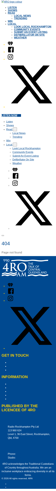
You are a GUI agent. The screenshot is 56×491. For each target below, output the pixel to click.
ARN (10, 484)
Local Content (15, 399)
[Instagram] (10, 59)
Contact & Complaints (20, 362)
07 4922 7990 (23, 457)
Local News (22, 15)
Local (12, 24)
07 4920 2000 (24, 454)
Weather (20, 37)
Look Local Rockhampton (32, 26)
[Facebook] (11, 52)
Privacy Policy (15, 384)
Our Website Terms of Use (22, 395)
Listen (12, 7)
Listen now (9, 115)
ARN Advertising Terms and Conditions (29, 391)
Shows (12, 10)
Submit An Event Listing (30, 32)
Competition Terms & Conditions (25, 387)
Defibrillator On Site (29, 35)
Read (11, 13)
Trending (20, 18)
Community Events (27, 29)
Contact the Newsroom (20, 370)
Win (10, 21)
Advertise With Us (18, 366)
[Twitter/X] (31, 107)
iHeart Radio (14, 487)
